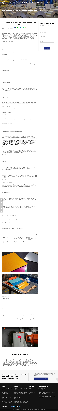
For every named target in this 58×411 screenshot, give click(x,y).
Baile (10, 2)
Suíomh (32, 25)
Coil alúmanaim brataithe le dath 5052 (20, 392)
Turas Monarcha (32, 2)
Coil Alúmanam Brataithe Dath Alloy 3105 (20, 403)
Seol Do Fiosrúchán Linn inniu (41, 378)
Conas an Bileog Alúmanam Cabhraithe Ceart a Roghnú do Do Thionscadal (15, 364)
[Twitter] (15, 406)
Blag (38, 2)
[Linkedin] (14, 406)
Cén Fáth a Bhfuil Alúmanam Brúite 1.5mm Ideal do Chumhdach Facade (14, 358)
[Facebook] (12, 406)
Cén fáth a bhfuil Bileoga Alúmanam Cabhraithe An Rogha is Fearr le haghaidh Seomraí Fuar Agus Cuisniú (20, 362)
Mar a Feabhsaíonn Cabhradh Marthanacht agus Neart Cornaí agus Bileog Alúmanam (17, 361)
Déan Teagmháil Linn (32, 394)
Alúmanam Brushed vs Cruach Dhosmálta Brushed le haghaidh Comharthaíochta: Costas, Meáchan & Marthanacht (20, 360)
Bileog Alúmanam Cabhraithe (7, 396)
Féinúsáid (42, 39)
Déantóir (42, 35)
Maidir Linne (24, 2)
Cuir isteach (48, 48)
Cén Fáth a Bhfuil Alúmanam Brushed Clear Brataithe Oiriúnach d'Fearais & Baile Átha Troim (17, 359)
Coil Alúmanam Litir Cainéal (6, 402)
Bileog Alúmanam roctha (6, 389)
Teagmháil (43, 2)
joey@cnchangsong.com (44, 388)
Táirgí (14, 2)
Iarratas (18, 2)
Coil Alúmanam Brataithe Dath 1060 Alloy (21, 391)
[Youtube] (17, 406)
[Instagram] (19, 406)
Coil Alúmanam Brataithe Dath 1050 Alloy (21, 402)
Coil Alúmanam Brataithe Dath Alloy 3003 (21, 401)
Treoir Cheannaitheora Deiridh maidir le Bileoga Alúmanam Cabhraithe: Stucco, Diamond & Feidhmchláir (19, 365)
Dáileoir (42, 38)
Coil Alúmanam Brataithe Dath (7, 388)
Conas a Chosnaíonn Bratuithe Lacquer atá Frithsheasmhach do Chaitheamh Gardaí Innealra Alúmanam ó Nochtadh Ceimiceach (20, 363)
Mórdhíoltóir (43, 36)
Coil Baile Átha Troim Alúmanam (7, 401)
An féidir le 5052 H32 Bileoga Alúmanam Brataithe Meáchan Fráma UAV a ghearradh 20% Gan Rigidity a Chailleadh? (20, 356)
